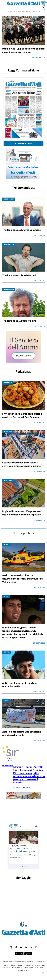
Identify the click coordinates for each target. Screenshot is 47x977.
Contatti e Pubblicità (17, 965)
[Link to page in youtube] (21, 947)
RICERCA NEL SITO (44, 2)
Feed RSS (6, 965)
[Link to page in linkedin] (31, 947)
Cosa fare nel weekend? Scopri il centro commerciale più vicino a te (21, 464)
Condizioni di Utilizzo (23, 970)
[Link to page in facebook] (16, 947)
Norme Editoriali (17, 967)
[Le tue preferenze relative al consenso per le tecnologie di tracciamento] (43, 973)
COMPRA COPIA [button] (23, 143)
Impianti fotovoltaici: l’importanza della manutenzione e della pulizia (21, 513)
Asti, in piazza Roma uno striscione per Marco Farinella (21, 733)
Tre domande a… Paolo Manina (19, 320)
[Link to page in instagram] (11, 947)
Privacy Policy (29, 967)
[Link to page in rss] (26, 947)
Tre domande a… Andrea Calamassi (21, 229)
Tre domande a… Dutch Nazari (19, 275)
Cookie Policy (39, 967)
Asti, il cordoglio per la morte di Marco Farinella (19, 684)
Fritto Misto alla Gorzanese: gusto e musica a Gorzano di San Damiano (22, 415)
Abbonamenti (29, 965)
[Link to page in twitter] (36, 947)
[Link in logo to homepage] (23, 932)
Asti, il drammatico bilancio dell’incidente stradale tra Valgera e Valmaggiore (22, 578)
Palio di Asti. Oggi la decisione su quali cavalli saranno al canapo (23, 50)
